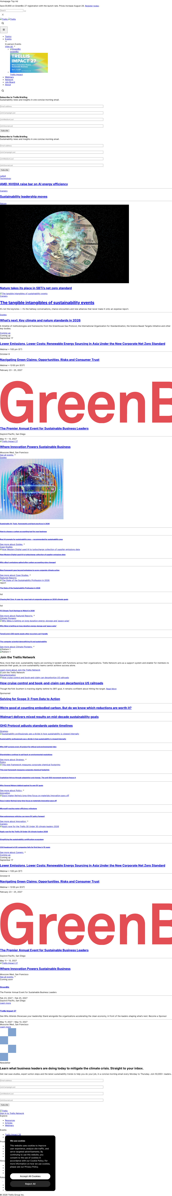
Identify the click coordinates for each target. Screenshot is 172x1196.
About (8, 84)
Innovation (5, 793)
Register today (92, 6)
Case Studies (6, 547)
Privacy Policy (31, 1166)
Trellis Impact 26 (13, 1134)
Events (8, 39)
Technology (5, 178)
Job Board (10, 82)
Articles (8, 1123)
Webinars (9, 77)
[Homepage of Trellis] (4, 1110)
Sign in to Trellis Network (12, 1113)
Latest (3, 176)
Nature (3, 203)
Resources (10, 1120)
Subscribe (4, 131)
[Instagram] (4, 1180)
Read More (111, 688)
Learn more (20, 670)
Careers (3, 191)
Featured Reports (8, 578)
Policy (3, 762)
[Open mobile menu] (4, 29)
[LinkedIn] (1, 1180)
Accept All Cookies (30, 1176)
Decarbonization (8, 675)
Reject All (30, 1184)
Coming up (5, 333)
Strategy (4, 731)
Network (9, 79)
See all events (7, 455)
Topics (8, 36)
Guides (3, 314)
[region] (30, 1163)
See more (11, 544)
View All (9, 46)
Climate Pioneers (8, 618)
